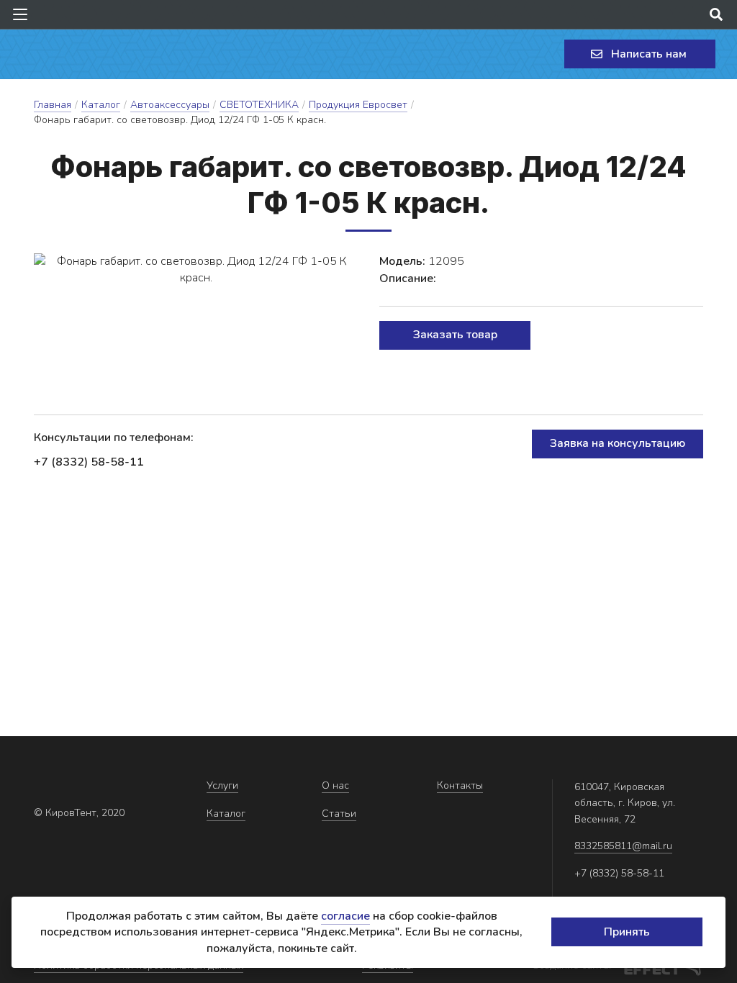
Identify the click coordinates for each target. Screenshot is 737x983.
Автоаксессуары (169, 105)
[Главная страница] (76, 54)
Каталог (100, 105)
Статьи (339, 813)
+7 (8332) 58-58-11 (89, 462)
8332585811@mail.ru (623, 846)
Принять (627, 932)
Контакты (460, 785)
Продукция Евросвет (358, 105)
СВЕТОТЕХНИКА (259, 105)
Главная (52, 105)
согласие (345, 916)
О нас (335, 785)
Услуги (222, 785)
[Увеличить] (196, 269)
